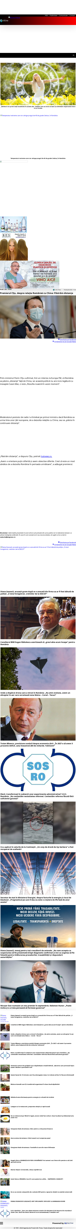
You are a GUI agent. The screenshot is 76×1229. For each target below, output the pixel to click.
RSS (46, 15)
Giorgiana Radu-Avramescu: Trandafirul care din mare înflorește (33, 1147)
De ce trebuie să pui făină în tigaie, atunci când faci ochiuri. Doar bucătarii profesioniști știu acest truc (42, 1116)
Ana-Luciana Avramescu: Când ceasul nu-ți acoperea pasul (30, 1138)
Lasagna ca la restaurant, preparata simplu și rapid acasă (30, 1106)
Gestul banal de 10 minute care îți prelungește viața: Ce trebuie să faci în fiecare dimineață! (42, 1075)
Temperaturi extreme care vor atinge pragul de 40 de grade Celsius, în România (38, 158)
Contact (72, 15)
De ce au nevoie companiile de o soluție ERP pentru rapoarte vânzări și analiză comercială (41, 1192)
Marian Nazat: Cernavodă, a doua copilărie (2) (26, 1169)
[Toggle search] (73, 55)
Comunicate (63, 15)
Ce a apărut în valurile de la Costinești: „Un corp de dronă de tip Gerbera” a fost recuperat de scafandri (36, 848)
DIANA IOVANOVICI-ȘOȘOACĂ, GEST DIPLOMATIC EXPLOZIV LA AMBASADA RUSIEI (38, 1201)
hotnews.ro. (46, 456)
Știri (5, 289)
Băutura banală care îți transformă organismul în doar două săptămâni (35, 1084)
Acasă (2, 289)
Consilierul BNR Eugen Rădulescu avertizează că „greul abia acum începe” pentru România (37, 643)
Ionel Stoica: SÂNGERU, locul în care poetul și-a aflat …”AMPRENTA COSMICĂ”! (37, 1179)
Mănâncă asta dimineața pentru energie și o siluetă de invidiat (32, 1097)
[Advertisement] (38, 39)
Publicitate (53, 15)
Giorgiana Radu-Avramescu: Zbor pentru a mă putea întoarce (32, 1129)
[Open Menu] (1, 55)
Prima (9, 289)
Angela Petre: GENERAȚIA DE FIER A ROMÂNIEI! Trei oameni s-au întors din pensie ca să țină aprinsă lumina (41, 1161)
